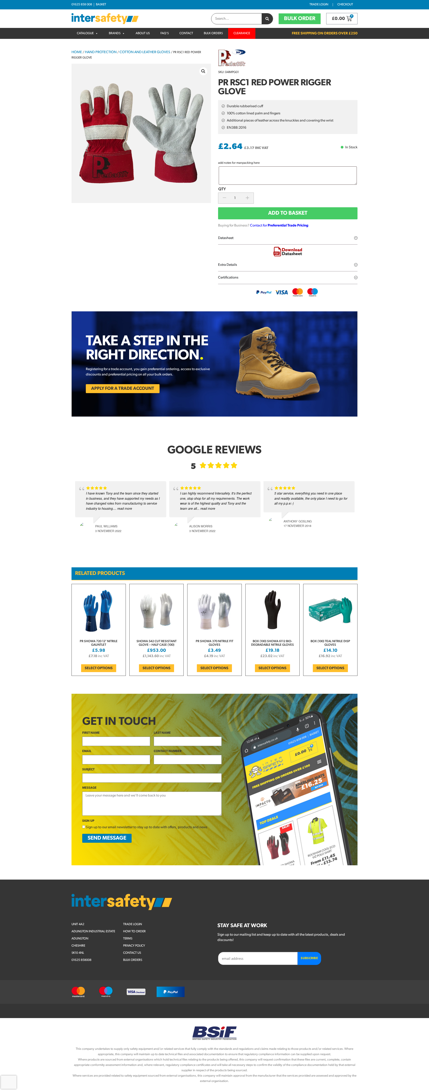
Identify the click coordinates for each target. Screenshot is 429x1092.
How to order (134, 931)
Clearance (241, 33)
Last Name (162, 733)
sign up (88, 821)
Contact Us (132, 953)
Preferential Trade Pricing (288, 225)
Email (86, 751)
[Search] (267, 18)
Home (77, 52)
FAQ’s (164, 33)
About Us (143, 33)
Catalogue (85, 33)
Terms (127, 938)
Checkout (345, 4)
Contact (186, 33)
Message (89, 788)
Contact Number (167, 751)
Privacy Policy (134, 945)
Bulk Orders (213, 33)
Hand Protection (101, 52)
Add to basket (287, 213)
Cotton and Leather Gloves (145, 52)
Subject (88, 769)
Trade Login (318, 4)
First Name (91, 733)
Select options (99, 668)
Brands (114, 33)
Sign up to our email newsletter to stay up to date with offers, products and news (146, 827)
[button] (203, 71)
